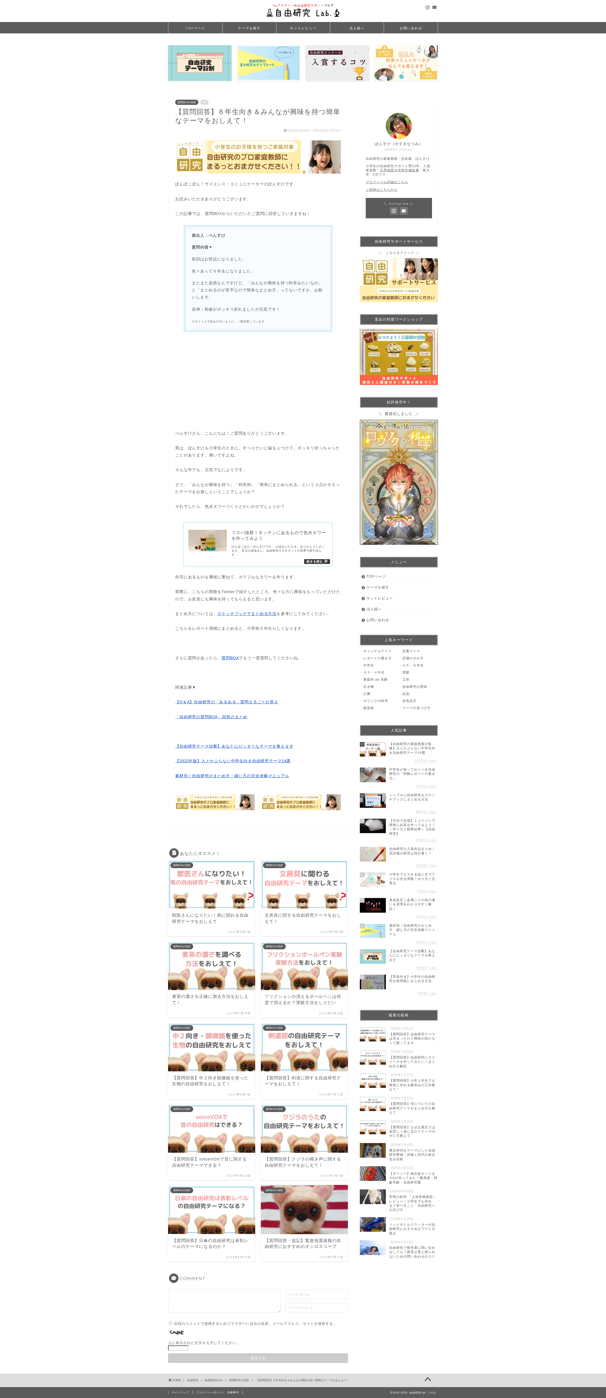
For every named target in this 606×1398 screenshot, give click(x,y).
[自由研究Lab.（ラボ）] (303, 18)
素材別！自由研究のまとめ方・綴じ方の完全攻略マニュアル (232, 776)
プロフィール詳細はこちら (387, 182)
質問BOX (230, 658)
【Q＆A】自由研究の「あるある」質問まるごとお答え (226, 702)
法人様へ (357, 28)
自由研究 (192, 1380)
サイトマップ (180, 1392)
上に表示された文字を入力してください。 (204, 1343)
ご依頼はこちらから (382, 190)
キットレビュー (303, 28)
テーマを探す (249, 28)
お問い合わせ (411, 28)
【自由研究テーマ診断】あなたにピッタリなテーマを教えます (234, 746)
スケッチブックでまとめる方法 (246, 614)
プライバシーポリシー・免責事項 (217, 1392)
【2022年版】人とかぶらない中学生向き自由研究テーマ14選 (232, 761)
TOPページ (195, 28)
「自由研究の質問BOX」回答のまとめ (211, 717)
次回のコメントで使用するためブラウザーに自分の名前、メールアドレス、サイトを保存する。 (255, 1324)
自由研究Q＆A (214, 1380)
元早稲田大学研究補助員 (399, 170)
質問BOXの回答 (187, 102)
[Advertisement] (258, 382)
